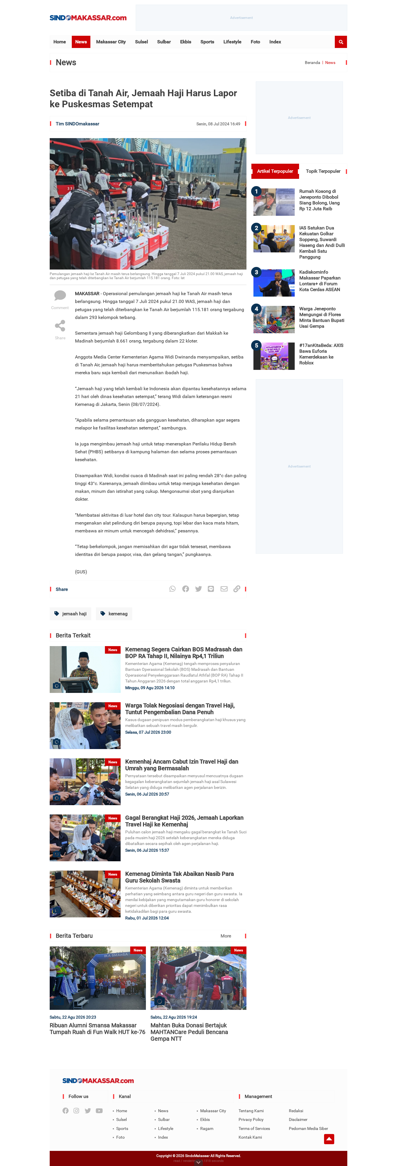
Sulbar (164, 41)
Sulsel (141, 41)
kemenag (118, 613)
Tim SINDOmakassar (77, 123)
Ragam (206, 1128)
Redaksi (296, 1110)
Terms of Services (254, 1128)
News (81, 41)
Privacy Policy (251, 1119)
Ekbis (185, 41)
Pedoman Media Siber (308, 1128)
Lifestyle (232, 41)
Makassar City (111, 41)
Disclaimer (298, 1119)
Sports (207, 41)
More (226, 936)
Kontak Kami (250, 1137)
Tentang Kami (251, 1110)
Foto (255, 41)
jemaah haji (74, 613)
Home (59, 41)
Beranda (312, 62)
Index (275, 41)
